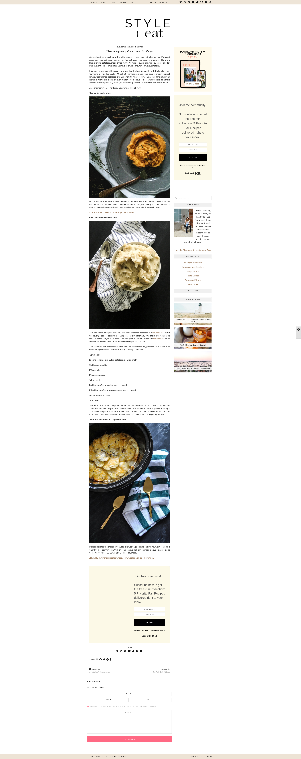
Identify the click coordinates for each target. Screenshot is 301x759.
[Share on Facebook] (100, 659)
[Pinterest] (189, 2)
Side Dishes (193, 284)
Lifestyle (136, 2)
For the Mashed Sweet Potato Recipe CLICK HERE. (112, 212)
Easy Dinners (193, 271)
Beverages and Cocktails (193, 267)
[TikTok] (197, 2)
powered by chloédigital (201, 756)
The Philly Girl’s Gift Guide (161, 671)
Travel (124, 2)
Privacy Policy (120, 756)
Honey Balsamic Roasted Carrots (99, 671)
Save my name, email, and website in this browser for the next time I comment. (123, 706)
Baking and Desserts (193, 262)
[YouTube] (193, 2)
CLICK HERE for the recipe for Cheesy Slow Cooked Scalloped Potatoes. (121, 557)
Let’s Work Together (156, 2)
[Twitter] (180, 2)
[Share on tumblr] (110, 659)
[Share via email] (97, 659)
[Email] (206, 2)
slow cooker (157, 332)
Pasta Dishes (193, 275)
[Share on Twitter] (104, 659)
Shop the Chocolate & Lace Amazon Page (192, 250)
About (94, 2)
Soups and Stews (193, 280)
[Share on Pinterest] (107, 659)
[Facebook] (201, 2)
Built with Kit (149, 636)
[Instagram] (185, 2)
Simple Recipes (109, 2)
